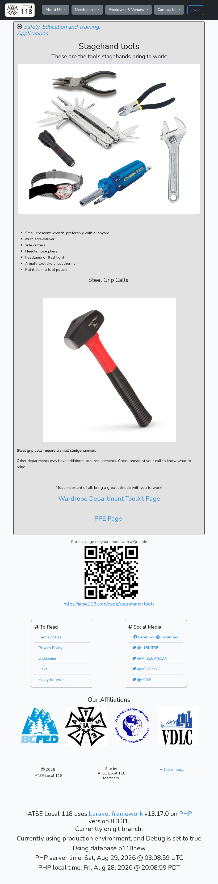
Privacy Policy (50, 647)
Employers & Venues (127, 9)
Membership (86, 9)
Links (43, 669)
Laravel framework (116, 813)
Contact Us (167, 9)
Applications (32, 33)
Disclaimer (47, 658)
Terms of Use (50, 637)
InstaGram (169, 637)
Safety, (32, 27)
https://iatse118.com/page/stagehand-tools (109, 604)
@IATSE (143, 679)
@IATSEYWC (148, 669)
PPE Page (108, 518)
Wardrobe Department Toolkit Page (109, 498)
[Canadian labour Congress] (132, 725)
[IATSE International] (86, 726)
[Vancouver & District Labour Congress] (178, 725)
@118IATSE (147, 647)
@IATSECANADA (151, 658)
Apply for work (52, 679)
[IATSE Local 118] (20, 10)
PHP (185, 813)
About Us (54, 9)
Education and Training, (71, 27)
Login (195, 10)
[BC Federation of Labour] (39, 724)
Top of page (173, 769)
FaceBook (146, 637)
